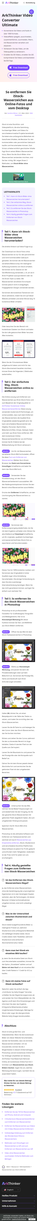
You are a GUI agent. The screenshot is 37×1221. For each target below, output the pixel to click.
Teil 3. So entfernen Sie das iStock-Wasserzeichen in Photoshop (19, 209)
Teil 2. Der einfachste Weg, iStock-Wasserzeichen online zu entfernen (20, 203)
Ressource (15, 1167)
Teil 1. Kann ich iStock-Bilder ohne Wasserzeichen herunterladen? (19, 197)
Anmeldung (30, 3)
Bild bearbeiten (25, 1167)
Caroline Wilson (12, 113)
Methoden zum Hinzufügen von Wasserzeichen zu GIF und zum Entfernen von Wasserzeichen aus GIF (19, 1146)
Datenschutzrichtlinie (19, 1219)
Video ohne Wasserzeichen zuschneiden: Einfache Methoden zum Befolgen (19, 1156)
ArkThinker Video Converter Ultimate (17, 20)
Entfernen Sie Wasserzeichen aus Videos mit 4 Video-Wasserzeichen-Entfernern (20, 1127)
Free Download (20, 67)
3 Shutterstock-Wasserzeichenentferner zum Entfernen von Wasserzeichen (20, 1120)
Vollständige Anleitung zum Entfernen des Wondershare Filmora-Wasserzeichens (19, 1136)
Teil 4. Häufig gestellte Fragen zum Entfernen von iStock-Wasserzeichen (19, 217)
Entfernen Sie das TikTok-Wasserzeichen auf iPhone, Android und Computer (20, 1113)
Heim (8, 1167)
